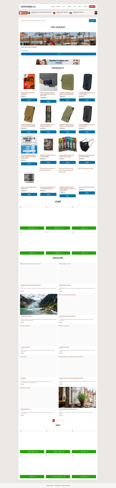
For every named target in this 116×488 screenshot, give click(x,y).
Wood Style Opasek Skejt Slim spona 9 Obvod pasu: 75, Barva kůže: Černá (47, 94)
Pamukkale (23, 378)
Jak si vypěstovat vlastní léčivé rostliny (68, 409)
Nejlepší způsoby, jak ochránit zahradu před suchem (71, 378)
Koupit (29, 99)
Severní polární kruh (25, 347)
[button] (92, 6)
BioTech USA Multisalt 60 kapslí (86, 187)
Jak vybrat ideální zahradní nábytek (67, 316)
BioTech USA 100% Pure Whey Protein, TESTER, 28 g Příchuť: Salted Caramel (28, 157)
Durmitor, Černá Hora (64, 347)
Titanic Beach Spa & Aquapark (29, 47)
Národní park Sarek (25, 409)
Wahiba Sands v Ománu (62, 12)
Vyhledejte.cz (28, 6)
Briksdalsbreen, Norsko (78, 12)
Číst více (22, 291)
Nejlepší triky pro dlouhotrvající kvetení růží (41, 12)
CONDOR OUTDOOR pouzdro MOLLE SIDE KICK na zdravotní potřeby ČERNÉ (67, 189)
